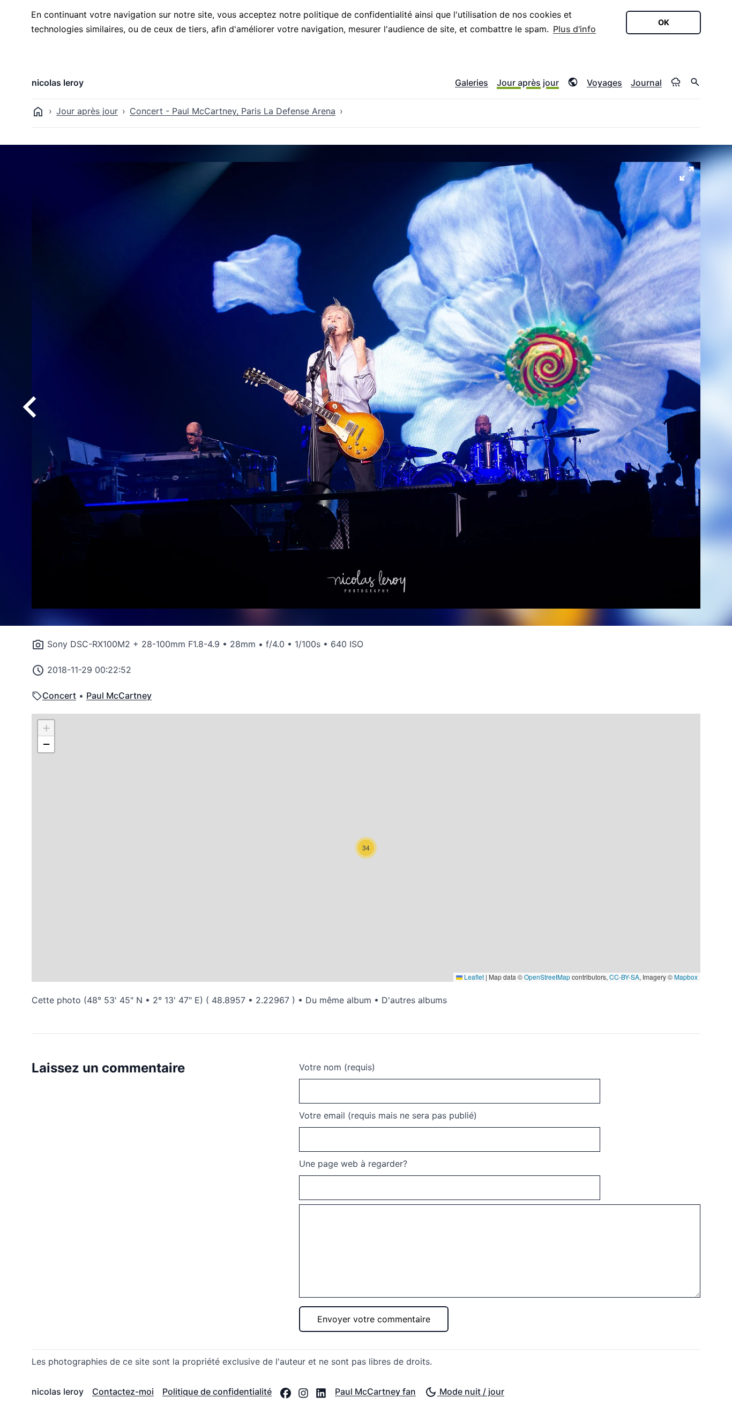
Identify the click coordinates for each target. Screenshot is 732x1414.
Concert (59, 695)
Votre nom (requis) (337, 1067)
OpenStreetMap (547, 976)
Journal (646, 82)
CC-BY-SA (624, 976)
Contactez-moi (123, 1391)
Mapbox (686, 976)
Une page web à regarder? (353, 1163)
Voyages (604, 82)
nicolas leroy (58, 82)
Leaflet (473, 976)
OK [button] (663, 22)
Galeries (471, 82)
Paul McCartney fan (375, 1391)
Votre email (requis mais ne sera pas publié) (388, 1115)
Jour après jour (528, 82)
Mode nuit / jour (470, 1391)
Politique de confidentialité (217, 1391)
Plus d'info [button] (574, 29)
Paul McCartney (119, 695)
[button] (366, 847)
